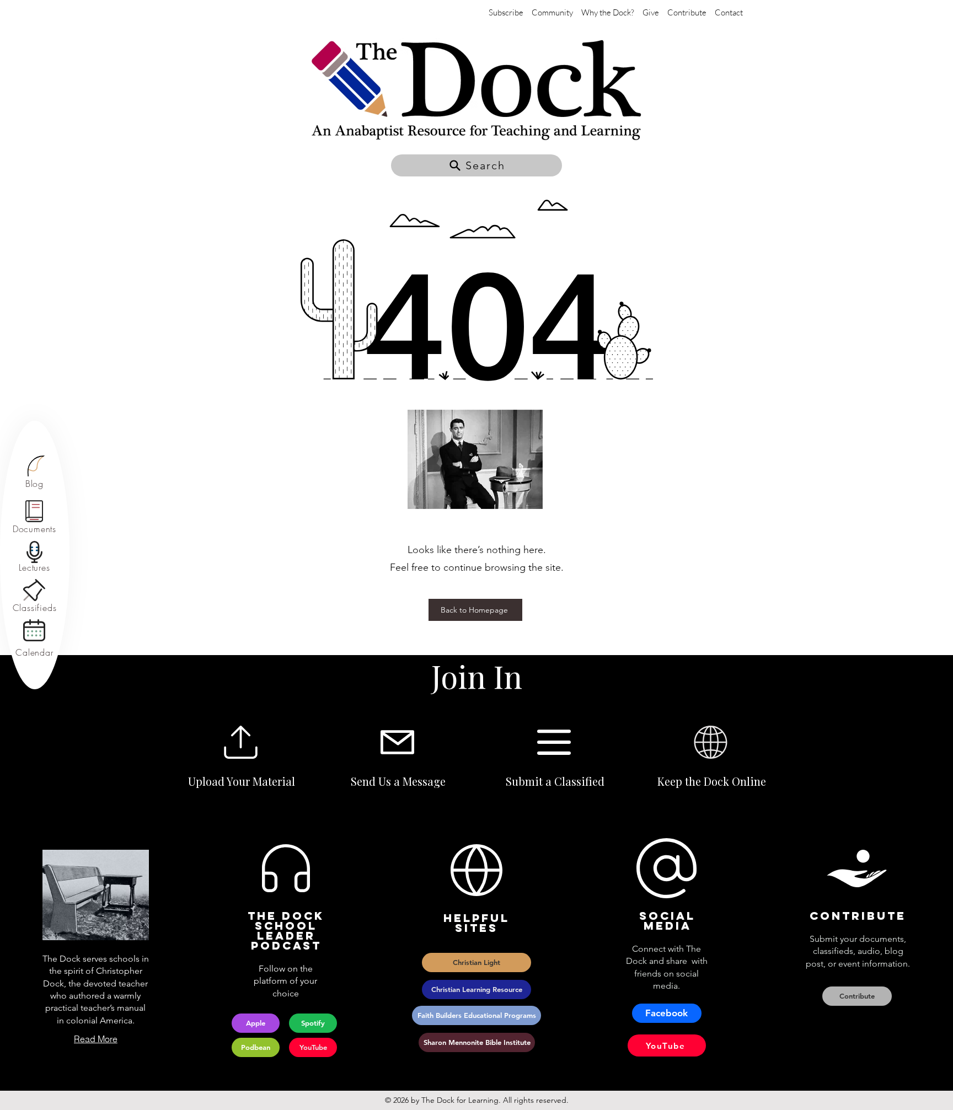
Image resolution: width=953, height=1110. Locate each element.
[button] (476, 165)
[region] (34, 472)
